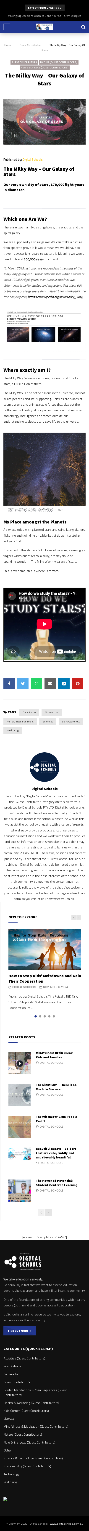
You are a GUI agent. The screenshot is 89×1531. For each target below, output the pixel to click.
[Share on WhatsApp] (36, 683)
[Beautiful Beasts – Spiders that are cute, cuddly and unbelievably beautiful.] (19, 1159)
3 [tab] (45, 1016)
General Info (12, 1374)
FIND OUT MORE (19, 1330)
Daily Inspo (29, 712)
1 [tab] (35, 1016)
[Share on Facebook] (9, 683)
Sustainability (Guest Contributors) (27, 1466)
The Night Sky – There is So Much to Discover (56, 1087)
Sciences (48, 721)
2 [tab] (40, 1016)
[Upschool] (44, 27)
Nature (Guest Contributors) (58, 62)
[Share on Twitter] (23, 683)
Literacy (9, 1418)
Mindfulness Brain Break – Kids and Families (55, 1055)
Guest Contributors (30, 45)
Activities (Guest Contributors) (24, 1358)
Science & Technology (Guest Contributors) (33, 1458)
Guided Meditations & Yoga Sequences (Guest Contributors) (35, 1392)
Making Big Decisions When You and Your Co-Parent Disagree (44, 16)
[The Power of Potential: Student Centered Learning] (19, 1191)
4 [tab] (49, 1016)
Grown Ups (51, 712)
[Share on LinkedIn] (64, 683)
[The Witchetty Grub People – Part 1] (19, 1127)
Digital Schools (33, 159)
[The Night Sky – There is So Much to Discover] (19, 1095)
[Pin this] (77, 683)
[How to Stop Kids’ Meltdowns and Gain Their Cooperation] (44, 949)
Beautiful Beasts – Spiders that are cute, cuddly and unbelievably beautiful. (56, 1153)
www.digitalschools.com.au (66, 1523)
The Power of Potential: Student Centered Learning (57, 1183)
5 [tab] (54, 1016)
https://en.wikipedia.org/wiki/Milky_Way (55, 296)
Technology (11, 1474)
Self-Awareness (71, 721)
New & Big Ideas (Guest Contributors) (44, 67)
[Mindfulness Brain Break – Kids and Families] (19, 1063)
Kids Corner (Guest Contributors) (26, 1410)
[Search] (83, 27)
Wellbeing (12, 730)
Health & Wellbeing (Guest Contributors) (31, 1402)
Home (7, 45)
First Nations (12, 1366)
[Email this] (50, 683)
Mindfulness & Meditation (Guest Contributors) (36, 1426)
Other (8, 1450)
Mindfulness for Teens (20, 721)
